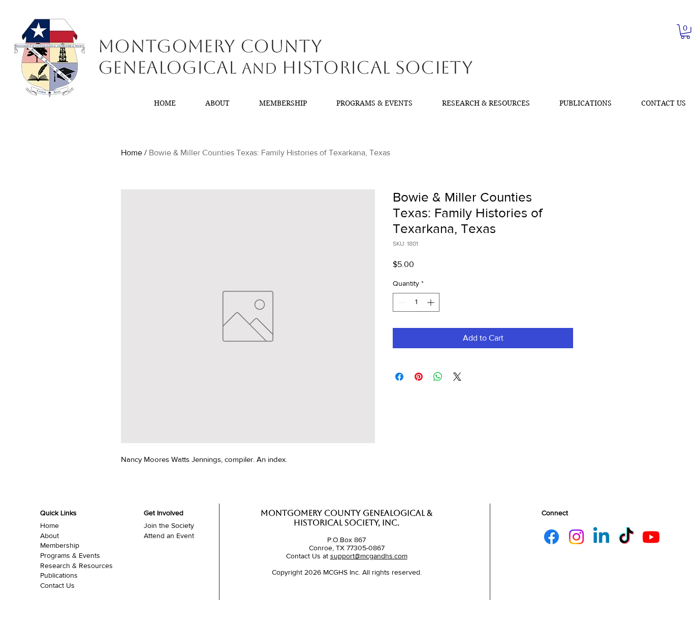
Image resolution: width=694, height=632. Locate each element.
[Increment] (431, 302)
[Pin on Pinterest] (419, 377)
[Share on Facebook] (399, 377)
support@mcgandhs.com (368, 556)
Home (131, 152)
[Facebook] (551, 537)
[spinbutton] (416, 302)
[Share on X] (457, 377)
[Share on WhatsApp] (438, 377)
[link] (685, 31)
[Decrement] (400, 302)
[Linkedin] (601, 537)
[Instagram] (576, 537)
